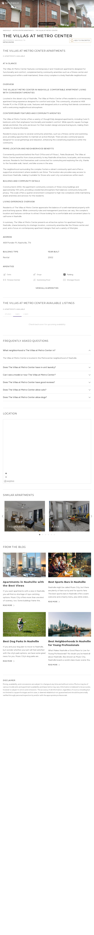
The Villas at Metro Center (46, 30)
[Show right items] (91, 516)
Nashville (7, 30)
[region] (47, 451)
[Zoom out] (6, 477)
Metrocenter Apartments (23, 30)
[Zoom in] (6, 473)
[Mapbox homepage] (9, 481)
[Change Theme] (2, 2)
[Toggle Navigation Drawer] (91, 3)
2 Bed (26, 314)
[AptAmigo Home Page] (11, 3)
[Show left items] (2, 516)
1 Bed (17, 314)
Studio (8, 314)
